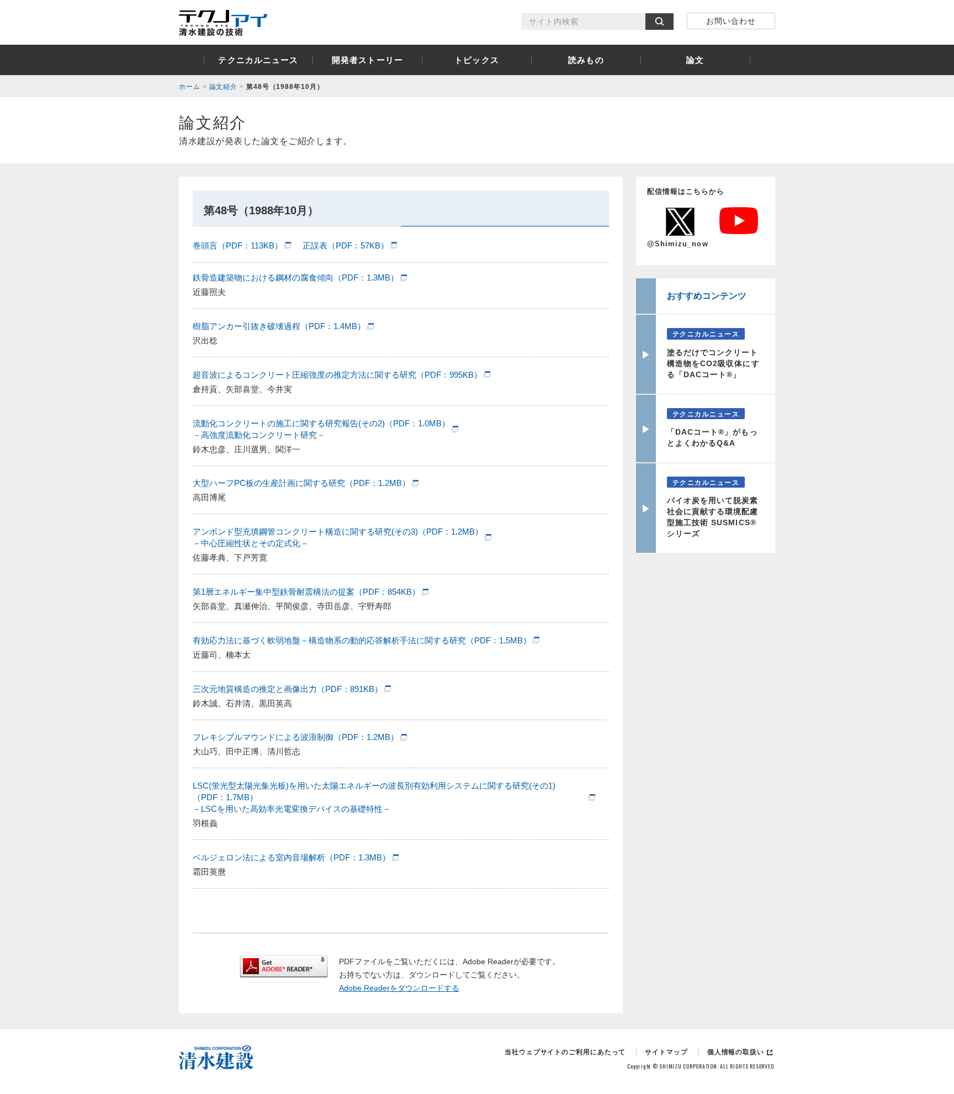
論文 (695, 60)
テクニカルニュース (258, 60)
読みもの (586, 60)
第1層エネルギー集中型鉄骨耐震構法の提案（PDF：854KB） (306, 591)
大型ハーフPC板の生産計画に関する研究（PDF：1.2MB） (301, 483)
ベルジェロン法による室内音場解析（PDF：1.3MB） (291, 857)
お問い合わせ (731, 21)
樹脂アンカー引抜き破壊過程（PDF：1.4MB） (279, 326)
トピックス (476, 60)
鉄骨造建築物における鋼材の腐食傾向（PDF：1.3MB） (296, 277)
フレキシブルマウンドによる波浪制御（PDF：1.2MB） (296, 737)
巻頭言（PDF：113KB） (238, 245)
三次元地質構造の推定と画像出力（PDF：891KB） (288, 689)
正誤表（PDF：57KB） (346, 245)
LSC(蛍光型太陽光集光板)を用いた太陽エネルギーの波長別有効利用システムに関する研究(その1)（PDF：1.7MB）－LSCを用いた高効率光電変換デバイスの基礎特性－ (374, 797)
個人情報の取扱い (735, 1052)
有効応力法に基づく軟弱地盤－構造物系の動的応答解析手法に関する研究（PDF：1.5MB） (362, 640)
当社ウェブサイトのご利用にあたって (565, 1052)
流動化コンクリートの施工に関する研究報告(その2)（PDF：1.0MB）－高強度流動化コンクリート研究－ (321, 429)
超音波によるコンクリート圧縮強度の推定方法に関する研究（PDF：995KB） (337, 374)
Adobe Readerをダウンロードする (399, 988)
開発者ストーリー (367, 60)
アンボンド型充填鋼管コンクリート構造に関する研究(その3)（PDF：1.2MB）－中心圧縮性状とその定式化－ (338, 537)
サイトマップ (666, 1052)
